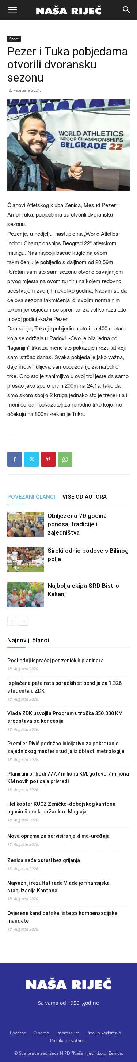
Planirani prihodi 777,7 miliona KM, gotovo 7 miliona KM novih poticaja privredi (68, 777)
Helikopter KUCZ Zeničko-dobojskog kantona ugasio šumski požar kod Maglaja (61, 808)
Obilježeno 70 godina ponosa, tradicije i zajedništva (77, 524)
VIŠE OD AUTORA (84, 497)
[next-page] (23, 621)
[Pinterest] (48, 459)
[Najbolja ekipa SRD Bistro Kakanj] (25, 594)
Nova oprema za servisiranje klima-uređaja (58, 836)
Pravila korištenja (103, 1033)
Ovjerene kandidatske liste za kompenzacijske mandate (62, 917)
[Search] (127, 10)
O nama (41, 1033)
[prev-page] (11, 621)
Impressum (67, 1033)
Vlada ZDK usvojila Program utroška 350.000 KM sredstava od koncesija (65, 717)
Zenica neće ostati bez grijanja (43, 860)
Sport (14, 38)
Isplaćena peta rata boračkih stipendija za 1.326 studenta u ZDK (64, 687)
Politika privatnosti (68, 1040)
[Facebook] (14, 459)
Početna (18, 1033)
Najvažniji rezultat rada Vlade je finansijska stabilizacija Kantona (58, 886)
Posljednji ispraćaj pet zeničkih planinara (55, 660)
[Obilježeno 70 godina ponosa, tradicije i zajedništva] (25, 524)
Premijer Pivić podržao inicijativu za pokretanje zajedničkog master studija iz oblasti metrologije (65, 747)
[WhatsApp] (65, 459)
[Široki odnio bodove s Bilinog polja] (25, 559)
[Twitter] (31, 459)
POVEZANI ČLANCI (31, 497)
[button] (12, 10)
